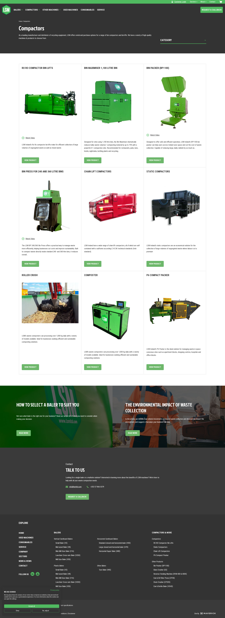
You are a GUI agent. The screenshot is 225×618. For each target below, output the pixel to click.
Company (23, 551)
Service (101, 10)
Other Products (157, 561)
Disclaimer (71, 613)
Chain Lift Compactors (162, 551)
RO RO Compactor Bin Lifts (163, 543)
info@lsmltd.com (75, 487)
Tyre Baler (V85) (105, 570)
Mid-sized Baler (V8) (63, 547)
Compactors (31, 10)
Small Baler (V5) (61, 543)
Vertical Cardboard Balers (63, 539)
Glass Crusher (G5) (160, 570)
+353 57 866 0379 (97, 487)
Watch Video (30, 138)
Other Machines (50, 10)
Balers (17, 10)
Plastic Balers (59, 566)
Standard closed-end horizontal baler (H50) (115, 543)
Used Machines (70, 10)
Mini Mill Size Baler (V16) (65, 551)
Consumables (87, 10)
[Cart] (221, 2)
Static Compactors (160, 547)
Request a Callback (212, 10)
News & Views (25, 561)
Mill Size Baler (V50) (63, 559)
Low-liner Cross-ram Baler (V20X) (68, 555)
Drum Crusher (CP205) (162, 582)
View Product (30, 160)
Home (20, 21)
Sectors (23, 556)
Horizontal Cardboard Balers (107, 539)
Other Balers (101, 566)
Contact (23, 565)
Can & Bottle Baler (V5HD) (163, 586)
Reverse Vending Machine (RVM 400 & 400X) (170, 574)
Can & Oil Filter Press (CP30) (164, 578)
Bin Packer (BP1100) (161, 566)
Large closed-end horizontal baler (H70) (113, 547)
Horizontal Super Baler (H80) (109, 551)
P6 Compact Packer (161, 555)
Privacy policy (54, 590)
